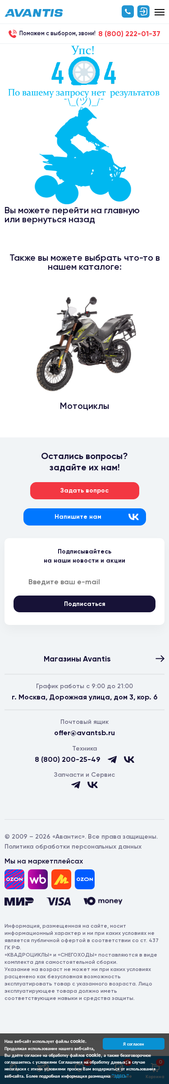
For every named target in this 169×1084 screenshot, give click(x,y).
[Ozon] (14, 879)
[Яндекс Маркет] (61, 879)
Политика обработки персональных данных (73, 846)
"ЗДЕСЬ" (120, 1076)
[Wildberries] (38, 879)
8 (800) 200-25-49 (67, 759)
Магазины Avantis (77, 658)
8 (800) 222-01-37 (129, 34)
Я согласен (133, 1044)
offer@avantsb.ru (84, 732)
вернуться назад (58, 219)
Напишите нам (78, 517)
